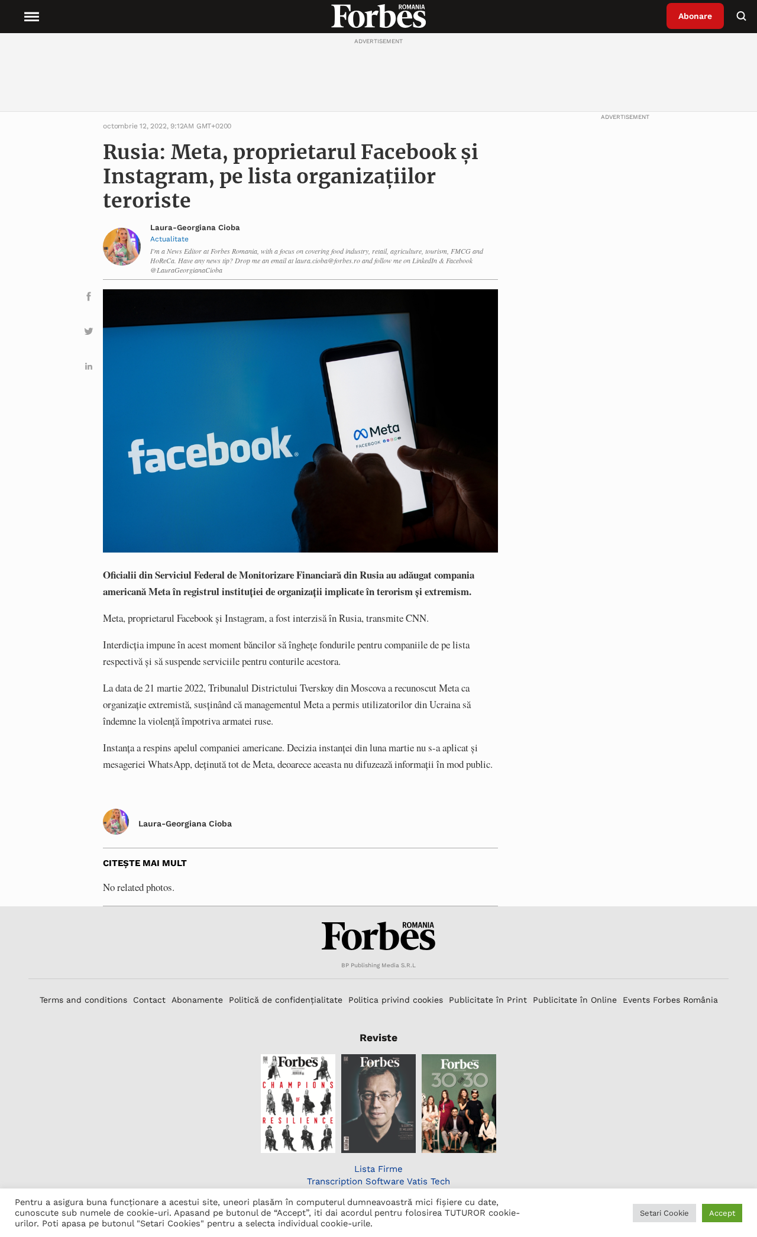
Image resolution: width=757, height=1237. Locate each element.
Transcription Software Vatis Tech (378, 1181)
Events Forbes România (670, 1000)
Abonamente (197, 1000)
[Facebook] (88, 298)
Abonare (695, 16)
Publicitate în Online (575, 1000)
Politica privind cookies (395, 1000)
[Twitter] (88, 333)
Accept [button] (722, 1213)
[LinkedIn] (88, 368)
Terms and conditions (83, 1000)
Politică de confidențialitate (285, 1000)
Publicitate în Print (488, 1000)
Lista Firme (378, 1169)
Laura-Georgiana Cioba (195, 227)
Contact (149, 1000)
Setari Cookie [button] (664, 1213)
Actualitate (169, 239)
